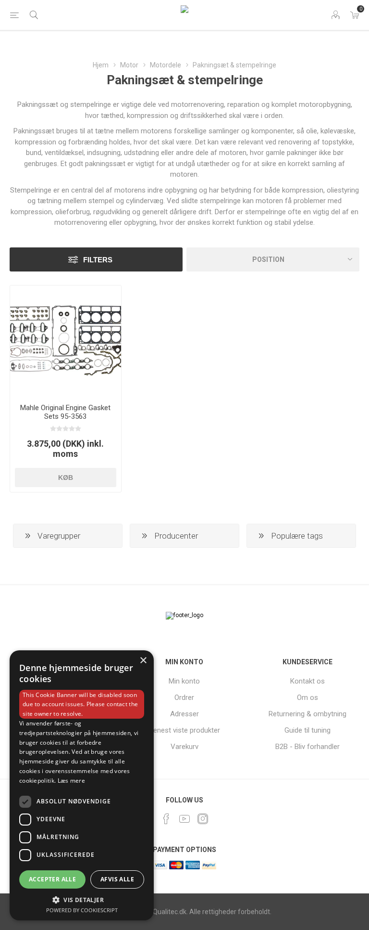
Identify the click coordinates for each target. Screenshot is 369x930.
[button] (81, 899)
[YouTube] (184, 819)
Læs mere (71, 780)
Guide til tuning (307, 730)
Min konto (184, 681)
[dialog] (82, 785)
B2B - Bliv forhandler (307, 746)
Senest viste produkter (184, 730)
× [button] (143, 660)
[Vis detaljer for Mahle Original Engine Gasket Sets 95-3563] (65, 341)
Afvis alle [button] (117, 879)
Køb (65, 477)
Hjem (101, 65)
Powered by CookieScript (82, 910)
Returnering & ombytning (307, 714)
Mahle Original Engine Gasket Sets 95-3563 (65, 412)
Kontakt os (307, 681)
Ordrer (184, 697)
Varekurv (184, 746)
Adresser (184, 714)
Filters (97, 260)
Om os (307, 697)
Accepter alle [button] (52, 879)
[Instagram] (202, 819)
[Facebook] (166, 819)
